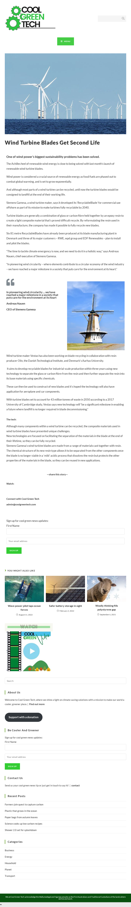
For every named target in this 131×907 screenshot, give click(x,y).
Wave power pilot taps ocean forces (24, 607)
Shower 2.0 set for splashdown (21, 830)
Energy (8, 856)
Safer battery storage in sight (65, 605)
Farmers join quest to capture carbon (24, 804)
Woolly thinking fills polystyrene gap (106, 607)
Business (9, 850)
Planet (8, 869)
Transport (10, 875)
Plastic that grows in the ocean (21, 810)
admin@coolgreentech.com (21, 504)
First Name (12, 525)
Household (10, 863)
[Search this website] (65, 680)
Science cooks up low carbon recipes (23, 823)
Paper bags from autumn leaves (21, 817)
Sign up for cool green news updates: (27, 523)
